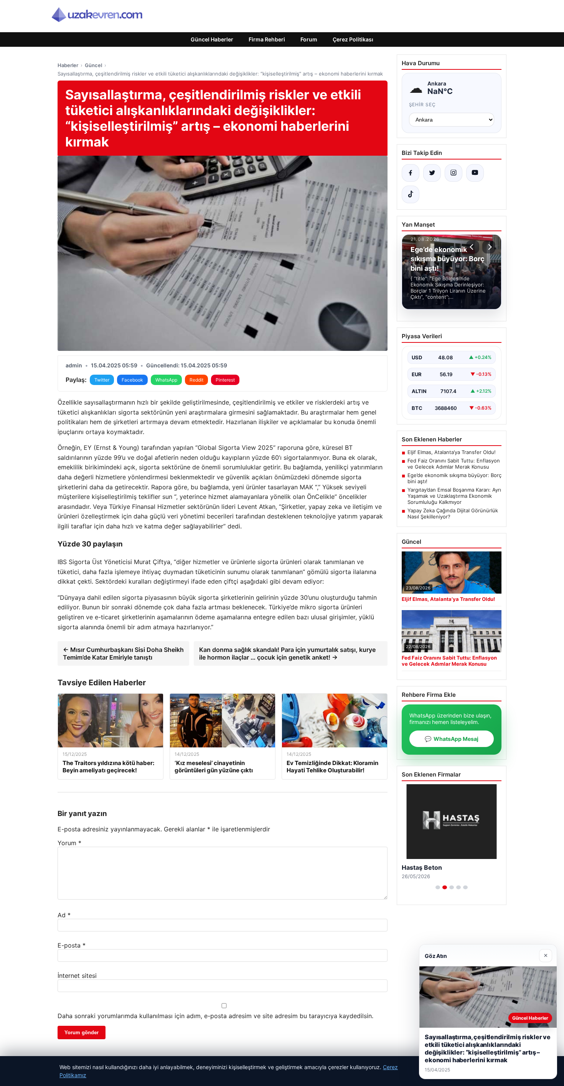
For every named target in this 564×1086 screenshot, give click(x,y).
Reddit (196, 380)
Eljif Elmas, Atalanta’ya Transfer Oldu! (451, 452)
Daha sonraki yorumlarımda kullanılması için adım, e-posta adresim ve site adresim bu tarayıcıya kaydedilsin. (215, 1016)
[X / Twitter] (432, 173)
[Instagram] (453, 173)
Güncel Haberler (212, 39)
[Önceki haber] (472, 246)
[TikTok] (410, 194)
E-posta (72, 945)
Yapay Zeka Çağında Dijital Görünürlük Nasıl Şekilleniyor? (452, 513)
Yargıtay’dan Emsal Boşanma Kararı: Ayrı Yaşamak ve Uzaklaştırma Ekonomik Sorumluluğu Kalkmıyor (454, 496)
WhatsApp (166, 380)
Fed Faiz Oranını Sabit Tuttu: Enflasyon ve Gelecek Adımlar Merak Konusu (453, 463)
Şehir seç (422, 104)
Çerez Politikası (353, 39)
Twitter (101, 380)
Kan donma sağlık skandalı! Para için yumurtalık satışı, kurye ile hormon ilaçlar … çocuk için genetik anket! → (287, 653)
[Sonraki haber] (488, 246)
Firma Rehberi (267, 39)
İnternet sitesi (77, 975)
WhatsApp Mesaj (451, 739)
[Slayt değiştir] (437, 887)
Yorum (69, 843)
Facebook (132, 380)
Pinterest (225, 380)
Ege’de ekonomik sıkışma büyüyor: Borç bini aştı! (454, 478)
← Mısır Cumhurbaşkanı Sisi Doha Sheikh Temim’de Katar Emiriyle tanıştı (123, 653)
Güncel (93, 65)
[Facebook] (410, 173)
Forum (308, 39)
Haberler (68, 65)
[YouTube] (475, 173)
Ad (64, 915)
